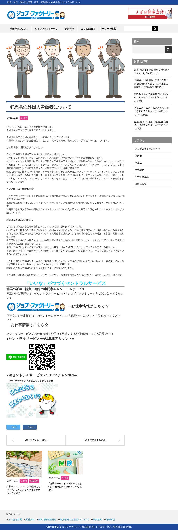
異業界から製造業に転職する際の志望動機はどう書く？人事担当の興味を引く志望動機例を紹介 (151, 83)
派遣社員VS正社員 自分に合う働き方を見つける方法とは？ (152, 71)
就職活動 (33, 481)
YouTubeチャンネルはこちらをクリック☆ (31, 380)
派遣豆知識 (140, 184)
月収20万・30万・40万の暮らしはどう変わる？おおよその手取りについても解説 (23, 490)
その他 (23, 481)
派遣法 (138, 162)
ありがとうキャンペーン (147, 148)
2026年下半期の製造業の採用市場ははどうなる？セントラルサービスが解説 (151, 97)
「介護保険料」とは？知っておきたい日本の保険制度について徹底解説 (65, 487)
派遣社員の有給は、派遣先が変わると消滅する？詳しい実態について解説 (151, 125)
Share (31, 427)
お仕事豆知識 (142, 176)
